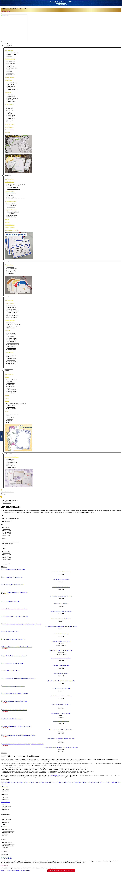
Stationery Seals (11, 96)
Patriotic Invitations (11, 307)
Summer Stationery (11, 408)
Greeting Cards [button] (9, 369)
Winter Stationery (11, 405)
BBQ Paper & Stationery (12, 414)
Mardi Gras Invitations (12, 317)
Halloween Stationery (12, 391)
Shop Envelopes (9, 265)
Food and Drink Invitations (13, 343)
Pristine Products (11, 74)
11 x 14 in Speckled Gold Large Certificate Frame (61, 704)
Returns (5, 807)
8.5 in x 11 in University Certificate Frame (61, 665)
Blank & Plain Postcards (12, 462)
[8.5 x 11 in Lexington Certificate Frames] (11, 577)
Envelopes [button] (7, 261)
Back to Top (3, 752)
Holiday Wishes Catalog (8, 832)
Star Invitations (10, 336)
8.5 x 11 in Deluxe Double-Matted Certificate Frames (61, 596)
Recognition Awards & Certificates (10, 500)
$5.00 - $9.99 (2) (6, 529)
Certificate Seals (11, 207)
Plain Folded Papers (11, 467)
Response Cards (11, 116)
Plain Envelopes (10, 459)
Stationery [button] (7, 47)
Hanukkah (9, 381)
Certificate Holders (9, 192)
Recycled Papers (9, 127)
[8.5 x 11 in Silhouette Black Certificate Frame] (13, 569)
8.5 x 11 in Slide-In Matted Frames (61, 603)
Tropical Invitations (11, 348)
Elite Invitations (10, 356)
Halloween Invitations (12, 309)
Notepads (9, 69)
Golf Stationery (10, 417)
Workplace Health (11, 101)
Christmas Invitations (12, 312)
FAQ (4, 811)
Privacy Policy (26, 870)
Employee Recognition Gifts (12, 230)
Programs (9, 112)
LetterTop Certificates (12, 68)
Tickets (9, 121)
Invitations (7, 132)
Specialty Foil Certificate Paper (14, 185)
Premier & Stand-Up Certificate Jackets (15, 199)
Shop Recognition (9, 179)
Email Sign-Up (4, 865)
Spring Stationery (11, 407)
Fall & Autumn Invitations (13, 326)
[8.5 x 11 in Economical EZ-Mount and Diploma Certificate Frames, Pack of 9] (21, 624)
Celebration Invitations (12, 339)
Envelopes (9, 56)
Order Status (6, 790)
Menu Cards (10, 107)
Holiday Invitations (9, 303)
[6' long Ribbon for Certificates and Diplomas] (13, 639)
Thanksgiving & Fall (11, 393)
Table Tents (10, 120)
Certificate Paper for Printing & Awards (16, 184)
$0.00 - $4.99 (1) (6, 527)
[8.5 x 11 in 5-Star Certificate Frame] (10, 671)
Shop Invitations (9, 300)
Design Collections (9, 124)
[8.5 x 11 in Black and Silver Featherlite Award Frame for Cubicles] (18, 735)
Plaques (7, 219)
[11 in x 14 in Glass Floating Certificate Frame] (13, 686)
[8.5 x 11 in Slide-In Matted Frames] (10, 601)
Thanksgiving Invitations (12, 310)
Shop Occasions (9, 374)
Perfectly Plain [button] (8, 453)
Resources (3, 826)
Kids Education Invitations (13, 344)
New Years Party (11, 383)
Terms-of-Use (18, 870)
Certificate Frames (11, 205)
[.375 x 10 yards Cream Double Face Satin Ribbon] (14, 710)
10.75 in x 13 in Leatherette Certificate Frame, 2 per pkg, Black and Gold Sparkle (61, 747)
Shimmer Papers (9, 130)
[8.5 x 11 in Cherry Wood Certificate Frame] (12, 585)
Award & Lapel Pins (10, 227)
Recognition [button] (8, 175)
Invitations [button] (7, 296)
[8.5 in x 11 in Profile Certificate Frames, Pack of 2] (14, 656)
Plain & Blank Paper (11, 54)
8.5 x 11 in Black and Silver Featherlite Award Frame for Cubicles (61, 738)
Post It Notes (10, 73)
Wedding (9, 422)
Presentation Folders (12, 83)
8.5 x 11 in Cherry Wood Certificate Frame (61, 587)
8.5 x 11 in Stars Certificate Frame (61, 634)
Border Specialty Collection (13, 212)
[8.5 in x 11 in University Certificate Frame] (12, 663)
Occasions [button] (7, 370)
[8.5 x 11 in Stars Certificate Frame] (10, 631)
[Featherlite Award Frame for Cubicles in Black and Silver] (16, 726)
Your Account (4, 786)
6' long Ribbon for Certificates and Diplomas (61, 641)
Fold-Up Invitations (11, 358)
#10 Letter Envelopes (12, 268)
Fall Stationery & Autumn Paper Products (16, 403)
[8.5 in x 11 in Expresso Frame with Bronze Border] (14, 609)
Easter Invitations (11, 306)
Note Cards (10, 108)
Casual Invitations (11, 355)
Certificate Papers (9, 182)
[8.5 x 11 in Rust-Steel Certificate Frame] (11, 719)
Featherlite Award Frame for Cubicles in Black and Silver (61, 729)
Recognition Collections (11, 210)
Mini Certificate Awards (12, 187)
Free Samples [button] (8, 43)
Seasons (7, 401)
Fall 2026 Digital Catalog (8, 829)
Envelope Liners (11, 273)
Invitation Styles (9, 352)
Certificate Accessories (10, 201)
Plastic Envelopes (11, 86)
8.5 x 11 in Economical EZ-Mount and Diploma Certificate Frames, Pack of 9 (61, 626)
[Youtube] (2, 858)
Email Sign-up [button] (8, 45)
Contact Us (5, 804)
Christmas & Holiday (12, 379)
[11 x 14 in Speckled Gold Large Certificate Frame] (14, 701)
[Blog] (4, 858)
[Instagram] (11, 858)
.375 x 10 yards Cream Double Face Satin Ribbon (61, 713)
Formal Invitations (11, 333)
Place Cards (10, 110)
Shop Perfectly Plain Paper (11, 457)
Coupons (5, 835)
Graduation (9, 419)
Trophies (7, 222)
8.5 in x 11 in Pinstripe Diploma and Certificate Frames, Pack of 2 (61, 680)
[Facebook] (6, 858)
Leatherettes (10, 195)
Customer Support (7, 806)
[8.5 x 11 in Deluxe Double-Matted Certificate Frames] (15, 592)
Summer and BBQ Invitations (13, 324)
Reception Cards (11, 115)
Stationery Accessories (12, 89)
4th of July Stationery (12, 389)
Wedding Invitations (11, 334)
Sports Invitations (11, 346)
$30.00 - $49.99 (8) (7, 533)
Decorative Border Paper (13, 52)
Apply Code (61, 4)
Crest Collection (10, 213)
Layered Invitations (11, 365)
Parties (6, 411)
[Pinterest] (9, 858)
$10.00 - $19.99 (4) (7, 530)
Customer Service (5, 802)
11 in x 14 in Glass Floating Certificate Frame (61, 688)
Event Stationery (9, 104)
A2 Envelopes (10, 267)
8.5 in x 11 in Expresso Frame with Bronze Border (61, 611)
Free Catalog (6, 789)
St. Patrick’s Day (10, 386)
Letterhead (9, 65)
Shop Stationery (9, 50)
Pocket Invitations (11, 360)
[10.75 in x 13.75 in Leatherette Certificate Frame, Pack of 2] (16, 647)
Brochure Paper (10, 61)
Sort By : (3, 566)
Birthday (9, 415)
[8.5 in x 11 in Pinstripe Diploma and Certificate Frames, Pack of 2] (18, 678)
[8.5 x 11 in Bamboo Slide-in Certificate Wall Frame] (14, 693)
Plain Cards (9, 464)
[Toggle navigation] (1, 41)
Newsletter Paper (11, 63)
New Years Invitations (12, 314)
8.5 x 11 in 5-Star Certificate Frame (61, 673)
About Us (3, 870)
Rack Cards (9, 113)
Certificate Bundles (9, 225)
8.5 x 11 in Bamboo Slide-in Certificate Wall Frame (61, 696)
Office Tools (10, 100)
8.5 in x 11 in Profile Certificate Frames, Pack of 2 (61, 658)
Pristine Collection (11, 217)
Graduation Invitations (12, 338)
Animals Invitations (11, 349)
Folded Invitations (11, 363)
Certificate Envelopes (12, 203)
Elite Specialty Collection (12, 215)
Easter (8, 388)
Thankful (7, 395)
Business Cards (10, 66)
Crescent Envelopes (11, 270)
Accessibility (10, 870)
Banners (9, 87)
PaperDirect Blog (5, 11)
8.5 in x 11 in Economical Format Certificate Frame (61, 618)
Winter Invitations (11, 327)
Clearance (5, 834)
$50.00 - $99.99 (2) (7, 535)
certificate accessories (56, 775)
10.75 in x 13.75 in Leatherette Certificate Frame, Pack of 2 (61, 650)
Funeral (7, 398)
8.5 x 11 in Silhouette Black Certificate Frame (61, 572)
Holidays (7, 377)
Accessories (8, 92)
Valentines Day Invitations (13, 315)
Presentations (8, 80)
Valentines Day (10, 384)
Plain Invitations (10, 460)
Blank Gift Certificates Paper (13, 189)
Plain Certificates (11, 465)
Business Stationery (10, 59)
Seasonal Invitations (10, 320)
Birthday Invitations (11, 341)
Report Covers (10, 84)
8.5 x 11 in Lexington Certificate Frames (61, 579)
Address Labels (10, 95)
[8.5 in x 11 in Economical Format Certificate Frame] (14, 616)
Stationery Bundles (9, 77)
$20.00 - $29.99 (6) (7, 532)
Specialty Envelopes (11, 272)
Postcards (9, 71)
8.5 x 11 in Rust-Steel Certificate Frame (61, 721)
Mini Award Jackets (11, 197)
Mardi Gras (9, 420)
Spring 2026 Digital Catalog (8, 831)
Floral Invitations (11, 322)
